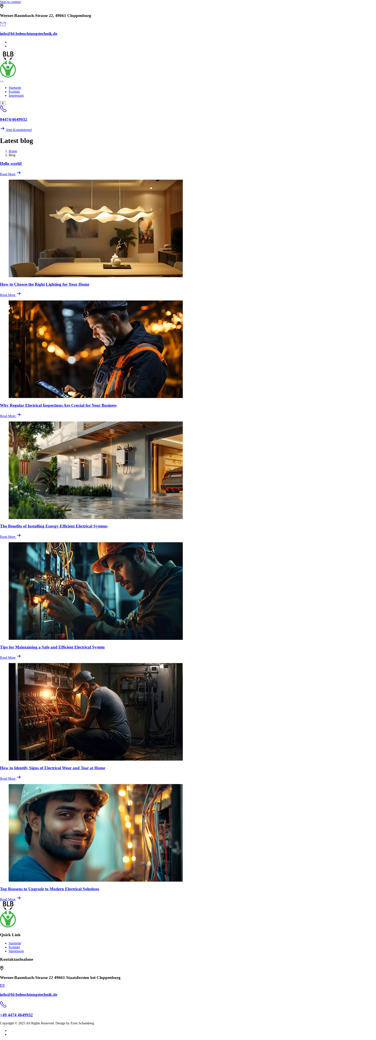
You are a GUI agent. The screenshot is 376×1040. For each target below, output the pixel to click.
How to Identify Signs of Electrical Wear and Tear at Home (52, 768)
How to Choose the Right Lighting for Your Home (44, 284)
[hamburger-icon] (1, 81)
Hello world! (11, 163)
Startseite (15, 88)
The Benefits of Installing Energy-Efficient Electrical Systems (53, 526)
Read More (8, 174)
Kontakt (14, 91)
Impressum (16, 95)
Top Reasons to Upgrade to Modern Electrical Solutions (49, 889)
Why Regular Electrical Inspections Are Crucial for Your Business (58, 405)
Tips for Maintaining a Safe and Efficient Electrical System (52, 647)
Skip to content (10, 2)
